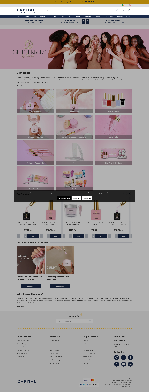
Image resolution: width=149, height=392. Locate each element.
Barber (42, 17)
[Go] (101, 10)
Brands (77, 17)
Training (119, 17)
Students (109, 17)
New (69, 17)
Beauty (26, 17)
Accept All (87, 198)
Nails (35, 17)
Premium (87, 17)
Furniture (52, 17)
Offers (62, 17)
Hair (18, 17)
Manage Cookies (64, 198)
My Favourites (29, 5)
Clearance (98, 17)
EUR (120, 5)
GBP (127, 5)
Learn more (68, 193)
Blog (128, 17)
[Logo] (26, 10)
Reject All (76, 198)
